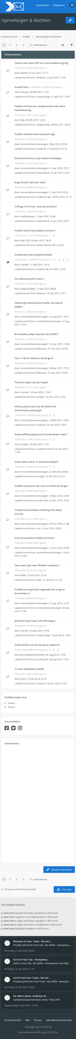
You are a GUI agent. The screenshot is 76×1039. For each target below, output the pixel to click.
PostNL (26, 36)
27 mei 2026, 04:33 (24, 950)
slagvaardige (43, 96)
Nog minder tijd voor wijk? (30, 182)
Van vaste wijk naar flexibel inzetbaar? (37, 565)
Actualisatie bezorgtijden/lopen (33, 254)
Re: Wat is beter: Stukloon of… (30, 996)
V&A (27, 1020)
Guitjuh (24, 444)
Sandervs (41, 148)
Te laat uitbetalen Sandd (29, 669)
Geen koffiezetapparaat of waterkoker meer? (41, 434)
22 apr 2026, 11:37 (24, 969)
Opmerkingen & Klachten (25, 20)
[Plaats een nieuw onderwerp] (70, 20)
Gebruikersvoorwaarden (59, 1020)
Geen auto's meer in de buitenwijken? (37, 461)
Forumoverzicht (9, 36)
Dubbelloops (27, 216)
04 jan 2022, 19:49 (28, 1005)
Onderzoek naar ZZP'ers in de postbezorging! (41, 63)
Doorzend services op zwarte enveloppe (38, 158)
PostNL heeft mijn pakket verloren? (35, 230)
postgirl (41, 396)
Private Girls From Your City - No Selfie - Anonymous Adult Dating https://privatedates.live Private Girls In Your (42, 945)
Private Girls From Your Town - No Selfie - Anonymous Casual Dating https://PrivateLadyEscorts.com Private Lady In (42, 981)
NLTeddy (9, 950)
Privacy (38, 1020)
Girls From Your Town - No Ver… (32, 977)
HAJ (22, 120)
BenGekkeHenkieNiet (32, 654)
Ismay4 (24, 92)
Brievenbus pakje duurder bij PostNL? (37, 334)
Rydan (40, 245)
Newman (41, 77)
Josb (22, 678)
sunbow (41, 269)
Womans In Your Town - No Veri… (32, 941)
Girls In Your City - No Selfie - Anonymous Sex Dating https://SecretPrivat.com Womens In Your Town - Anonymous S (42, 963)
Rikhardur (42, 348)
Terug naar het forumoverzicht (20, 889)
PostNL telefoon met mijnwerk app (35, 134)
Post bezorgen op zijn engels (31, 382)
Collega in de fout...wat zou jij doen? (36, 206)
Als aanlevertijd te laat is (29, 278)
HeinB (23, 73)
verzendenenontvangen (34, 144)
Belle (23, 575)
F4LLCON (25, 240)
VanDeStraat (43, 172)
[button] (23, 45)
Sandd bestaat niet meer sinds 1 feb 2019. (36, 999)
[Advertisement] (19, 802)
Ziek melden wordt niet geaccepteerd (37, 644)
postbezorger (44, 196)
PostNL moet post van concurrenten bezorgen (41, 485)
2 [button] (10, 45)
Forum (11, 707)
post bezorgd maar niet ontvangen (35, 620)
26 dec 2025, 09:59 (24, 987)
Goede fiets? (22, 87)
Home (11, 703)
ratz (39, 528)
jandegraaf (42, 659)
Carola (24, 630)
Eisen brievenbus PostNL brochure (34, 538)
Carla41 (24, 264)
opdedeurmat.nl (45, 449)
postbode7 (42, 500)
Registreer (59, 5)
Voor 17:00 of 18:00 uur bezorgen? (34, 358)
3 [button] (16, 45)
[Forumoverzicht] (14, 6)
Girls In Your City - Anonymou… (31, 959)
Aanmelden (42, 5)
